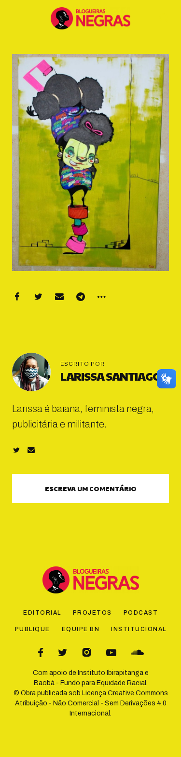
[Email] (59, 296)
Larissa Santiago (110, 376)
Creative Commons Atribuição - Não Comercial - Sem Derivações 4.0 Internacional (91, 703)
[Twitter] (38, 296)
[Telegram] (80, 296)
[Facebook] (17, 296)
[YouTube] (111, 652)
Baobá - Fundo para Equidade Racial (90, 683)
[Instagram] (87, 652)
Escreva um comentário (91, 488)
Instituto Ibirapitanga (110, 672)
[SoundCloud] (137, 652)
